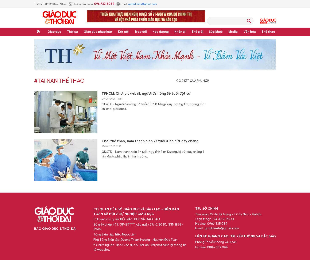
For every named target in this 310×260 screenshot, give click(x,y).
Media (233, 32)
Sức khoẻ (216, 32)
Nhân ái (180, 32)
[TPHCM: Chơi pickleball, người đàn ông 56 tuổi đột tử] (65, 112)
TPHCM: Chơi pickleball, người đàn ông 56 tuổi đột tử (146, 94)
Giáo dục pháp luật (98, 32)
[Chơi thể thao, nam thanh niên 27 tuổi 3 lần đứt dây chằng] (65, 160)
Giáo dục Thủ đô (268, 21)
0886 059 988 (217, 247)
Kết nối (123, 32)
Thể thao (268, 32)
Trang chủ (38, 32)
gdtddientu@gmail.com (142, 3)
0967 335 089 (217, 224)
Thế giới (197, 32)
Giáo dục (54, 32)
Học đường (160, 32)
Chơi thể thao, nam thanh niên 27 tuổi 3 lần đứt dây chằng (150, 141)
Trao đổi (141, 32)
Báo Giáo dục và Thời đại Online (59, 17)
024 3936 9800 (223, 219)
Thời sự (72, 32)
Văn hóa (250, 32)
